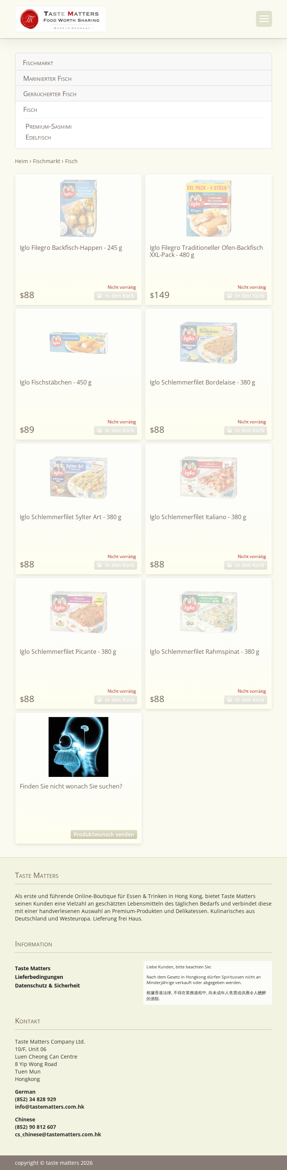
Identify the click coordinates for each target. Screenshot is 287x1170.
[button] (264, 19)
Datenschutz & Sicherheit (47, 985)
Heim (21, 161)
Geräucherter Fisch (50, 93)
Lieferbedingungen (39, 976)
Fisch (30, 109)
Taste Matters (32, 968)
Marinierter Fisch (47, 78)
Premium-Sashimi (48, 126)
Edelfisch (38, 136)
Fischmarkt (38, 62)
